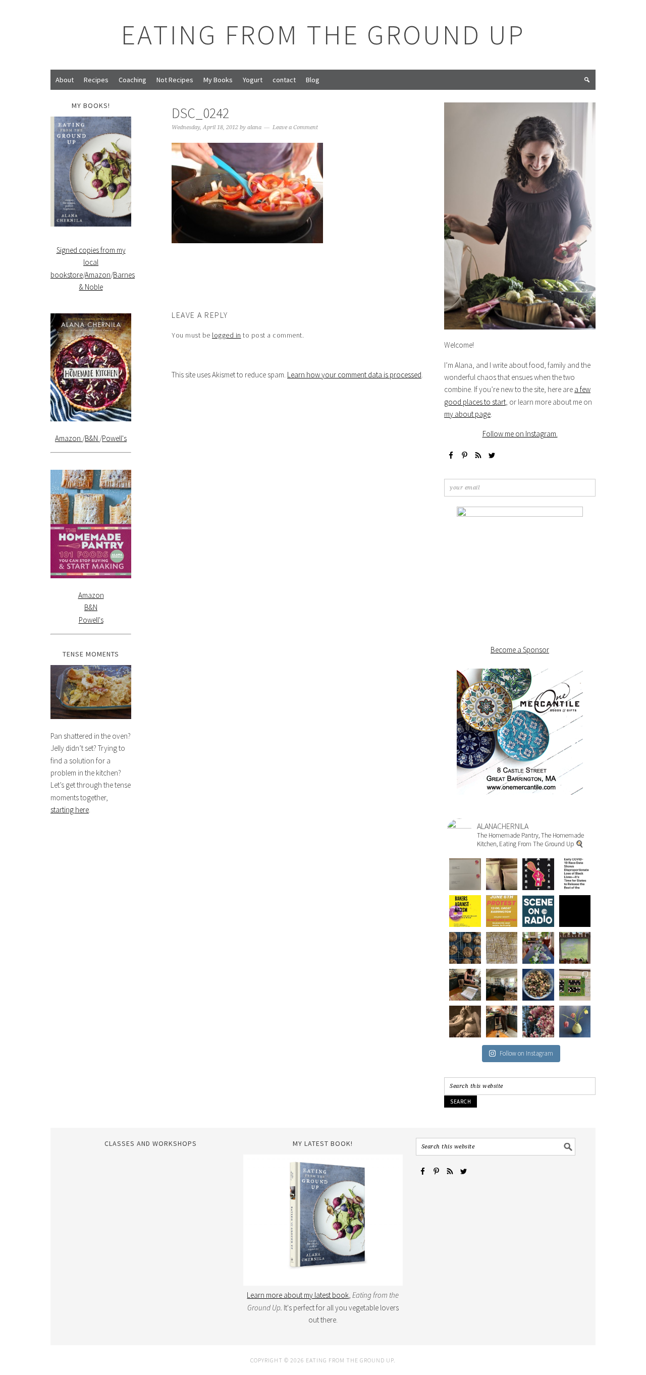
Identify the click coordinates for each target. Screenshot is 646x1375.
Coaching (132, 79)
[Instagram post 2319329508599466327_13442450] (465, 948)
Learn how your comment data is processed (354, 374)
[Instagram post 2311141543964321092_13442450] (502, 985)
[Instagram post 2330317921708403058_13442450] (575, 874)
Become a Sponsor (520, 649)
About (65, 79)
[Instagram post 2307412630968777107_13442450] (575, 985)
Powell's (114, 438)
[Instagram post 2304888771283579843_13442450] (502, 1021)
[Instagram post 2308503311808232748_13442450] (538, 985)
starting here (69, 809)
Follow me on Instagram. (520, 433)
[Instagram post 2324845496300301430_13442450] (502, 911)
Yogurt (252, 79)
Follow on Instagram (526, 1053)
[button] (587, 80)
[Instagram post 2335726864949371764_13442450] (502, 874)
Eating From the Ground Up (323, 34)
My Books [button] (218, 79)
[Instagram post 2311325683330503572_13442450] (465, 985)
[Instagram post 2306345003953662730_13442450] (465, 1021)
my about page (467, 414)
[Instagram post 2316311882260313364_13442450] (502, 948)
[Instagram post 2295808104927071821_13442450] (575, 1021)
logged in (226, 335)
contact (284, 79)
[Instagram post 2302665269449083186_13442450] (538, 1021)
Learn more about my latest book (298, 1295)
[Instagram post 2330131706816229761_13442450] (465, 911)
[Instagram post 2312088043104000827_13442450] (575, 948)
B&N (92, 438)
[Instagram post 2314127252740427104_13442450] (538, 948)
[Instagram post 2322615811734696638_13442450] (575, 911)
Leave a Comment (295, 127)
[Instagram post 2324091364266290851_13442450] (538, 911)
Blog (312, 79)
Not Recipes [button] (174, 79)
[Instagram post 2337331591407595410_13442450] (465, 874)
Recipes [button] (96, 79)
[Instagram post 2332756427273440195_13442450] (538, 874)
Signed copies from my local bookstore (88, 262)
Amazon (98, 275)
